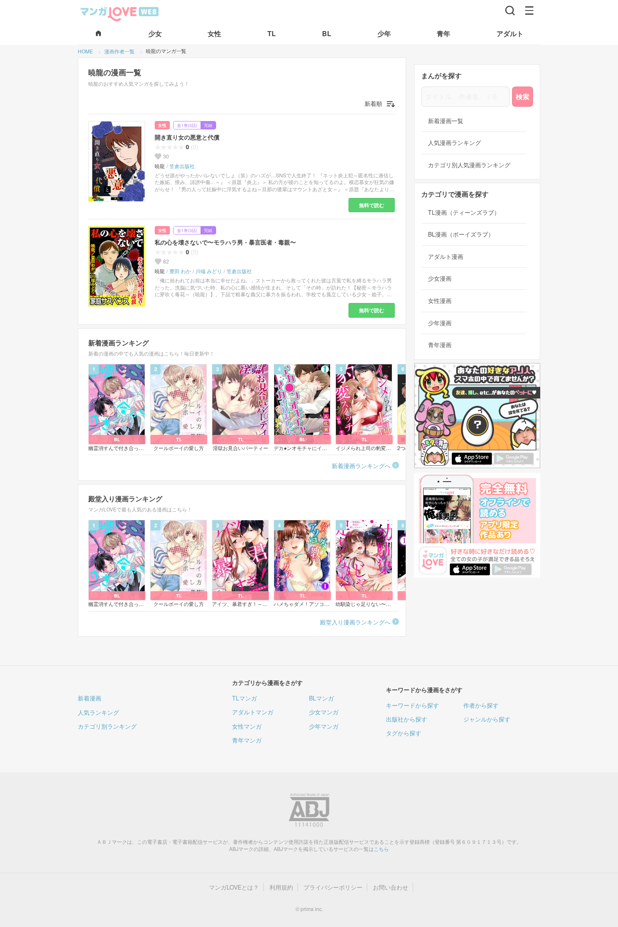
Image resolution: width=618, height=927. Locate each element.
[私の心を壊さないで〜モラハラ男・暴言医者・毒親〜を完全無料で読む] (118, 266)
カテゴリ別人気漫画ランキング (469, 165)
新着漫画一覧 (445, 121)
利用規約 (281, 887)
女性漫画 (440, 301)
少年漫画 (440, 323)
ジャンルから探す (486, 719)
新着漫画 (89, 698)
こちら (381, 848)
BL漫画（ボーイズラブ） (461, 234)
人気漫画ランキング (454, 143)
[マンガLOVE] (120, 13)
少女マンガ (323, 712)
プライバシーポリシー (333, 887)
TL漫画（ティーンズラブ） (464, 212)
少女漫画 (440, 278)
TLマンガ (244, 698)
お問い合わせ (390, 887)
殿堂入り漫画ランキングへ (355, 622)
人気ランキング (98, 712)
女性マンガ (246, 726)
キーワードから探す (412, 705)
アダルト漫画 (445, 257)
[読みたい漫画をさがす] (510, 10)
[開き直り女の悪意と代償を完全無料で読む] (118, 161)
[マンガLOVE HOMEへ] (98, 33)
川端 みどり (208, 271)
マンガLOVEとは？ (234, 887)
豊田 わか (180, 271)
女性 (162, 125)
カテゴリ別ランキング (107, 726)
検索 (522, 96)
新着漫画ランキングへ (361, 465)
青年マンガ (246, 740)
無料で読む (371, 205)
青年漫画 (440, 345)
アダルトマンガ (252, 712)
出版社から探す (406, 719)
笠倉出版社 (182, 166)
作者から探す (481, 705)
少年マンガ (323, 726)
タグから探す (403, 733)
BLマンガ (321, 698)
